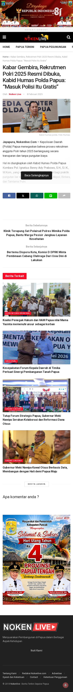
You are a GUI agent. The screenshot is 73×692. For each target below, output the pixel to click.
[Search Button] (68, 37)
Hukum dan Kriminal (17, 313)
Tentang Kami (9, 673)
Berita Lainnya (36, 484)
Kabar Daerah (13, 409)
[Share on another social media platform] (64, 195)
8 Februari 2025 (35, 94)
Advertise (57, 673)
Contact (34, 677)
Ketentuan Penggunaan (55, 677)
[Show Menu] (4, 37)
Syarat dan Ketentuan (13, 677)
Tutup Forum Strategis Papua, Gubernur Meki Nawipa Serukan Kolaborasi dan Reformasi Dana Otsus (33, 419)
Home (6, 47)
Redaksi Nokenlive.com (34, 673)
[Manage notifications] (65, 685)
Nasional (10, 361)
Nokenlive (15, 684)
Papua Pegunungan (53, 47)
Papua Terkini (25, 47)
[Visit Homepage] (36, 37)
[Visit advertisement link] (36, 13)
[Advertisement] (36, 209)
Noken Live (15, 94)
